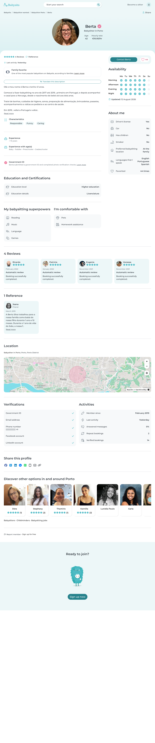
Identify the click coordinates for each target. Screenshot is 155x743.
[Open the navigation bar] (149, 4)
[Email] (35, 465)
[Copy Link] (39, 465)
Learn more (79, 73)
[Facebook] (6, 465)
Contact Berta (124, 59)
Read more (9, 113)
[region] (77, 374)
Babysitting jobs (39, 520)
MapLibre (130, 390)
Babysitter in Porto (93, 31)
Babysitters (9, 520)
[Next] (150, 499)
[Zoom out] (146, 366)
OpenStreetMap (141, 390)
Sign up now (77, 596)
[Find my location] (146, 373)
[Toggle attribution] (148, 389)
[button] (21, 271)
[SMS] (30, 465)
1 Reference (32, 57)
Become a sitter (135, 5)
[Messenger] (20, 465)
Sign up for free (29, 534)
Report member (13, 534)
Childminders (23, 520)
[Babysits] (11, 5)
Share (148, 12)
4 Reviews (19, 57)
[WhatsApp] (25, 465)
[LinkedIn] (15, 465)
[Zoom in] (146, 361)
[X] (11, 465)
